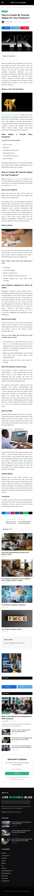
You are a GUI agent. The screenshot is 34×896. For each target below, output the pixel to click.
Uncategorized (5, 880)
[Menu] (3, 2)
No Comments (27, 21)
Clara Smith (5, 721)
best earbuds (28, 310)
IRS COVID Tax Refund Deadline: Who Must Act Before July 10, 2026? (22, 738)
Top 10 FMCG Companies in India (11, 629)
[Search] (31, 2)
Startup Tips (5, 875)
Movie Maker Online (8, 404)
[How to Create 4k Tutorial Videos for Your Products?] (17, 41)
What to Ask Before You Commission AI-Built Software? (17, 718)
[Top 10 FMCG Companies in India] (17, 618)
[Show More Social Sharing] (30, 27)
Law (3, 865)
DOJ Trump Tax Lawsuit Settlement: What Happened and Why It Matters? (22, 746)
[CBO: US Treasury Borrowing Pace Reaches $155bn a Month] (6, 732)
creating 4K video (17, 179)
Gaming (3, 863)
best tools (8, 344)
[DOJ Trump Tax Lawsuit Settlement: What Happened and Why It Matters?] (6, 748)
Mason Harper (9, 21)
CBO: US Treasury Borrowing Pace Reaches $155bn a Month (21, 730)
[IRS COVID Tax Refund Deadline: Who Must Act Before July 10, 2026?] (6, 740)
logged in (12, 643)
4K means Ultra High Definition (11, 115)
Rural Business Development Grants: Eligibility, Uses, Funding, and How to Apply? (16, 579)
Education (4, 858)
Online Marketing (6, 873)
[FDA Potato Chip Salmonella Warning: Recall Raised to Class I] (17, 541)
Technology (5, 713)
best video (14, 185)
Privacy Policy (15, 779)
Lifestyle (4, 868)
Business (4, 11)
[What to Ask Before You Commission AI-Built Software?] (17, 705)
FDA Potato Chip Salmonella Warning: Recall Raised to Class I (15, 553)
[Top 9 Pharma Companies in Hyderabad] (17, 594)
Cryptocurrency (6, 855)
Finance (4, 860)
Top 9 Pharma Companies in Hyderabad (14, 605)
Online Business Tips (7, 870)
